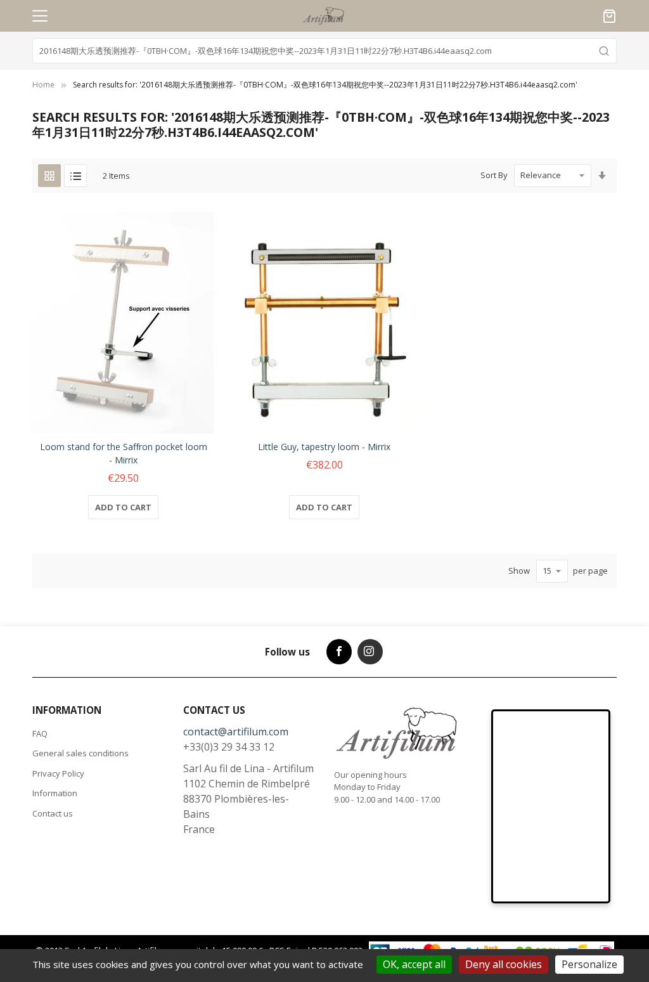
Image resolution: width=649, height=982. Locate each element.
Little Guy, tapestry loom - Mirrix (324, 447)
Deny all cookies (503, 964)
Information (54, 793)
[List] (75, 175)
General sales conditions (80, 753)
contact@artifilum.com (235, 732)
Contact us (52, 813)
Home (43, 84)
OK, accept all (414, 964)
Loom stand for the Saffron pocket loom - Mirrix (123, 453)
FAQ (40, 733)
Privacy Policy (58, 773)
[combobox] (324, 50)
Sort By (494, 175)
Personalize (589, 964)
